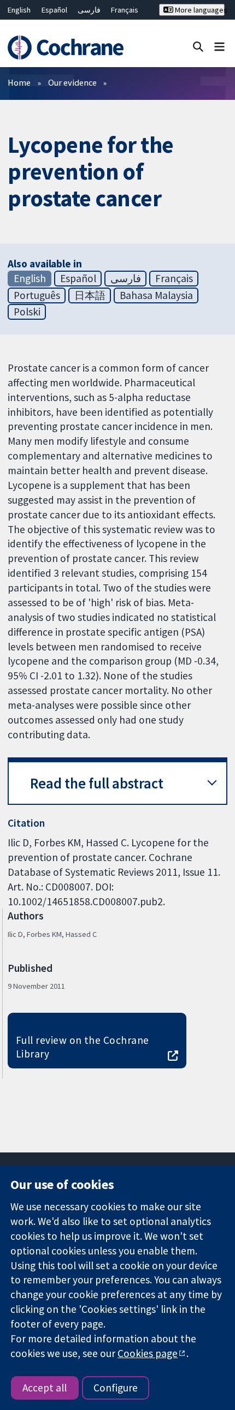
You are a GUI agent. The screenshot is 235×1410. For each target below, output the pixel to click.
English (19, 10)
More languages (198, 10)
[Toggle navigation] (219, 46)
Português (37, 295)
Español (54, 10)
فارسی (89, 10)
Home (19, 82)
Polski (27, 311)
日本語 (89, 295)
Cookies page (148, 1353)
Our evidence (72, 82)
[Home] (70, 47)
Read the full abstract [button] (96, 783)
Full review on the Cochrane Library (82, 1046)
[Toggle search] (198, 46)
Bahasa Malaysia (156, 295)
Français (124, 10)
